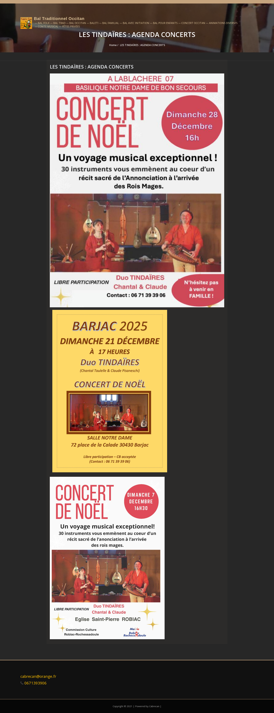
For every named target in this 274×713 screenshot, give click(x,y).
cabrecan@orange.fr (38, 676)
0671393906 (35, 683)
